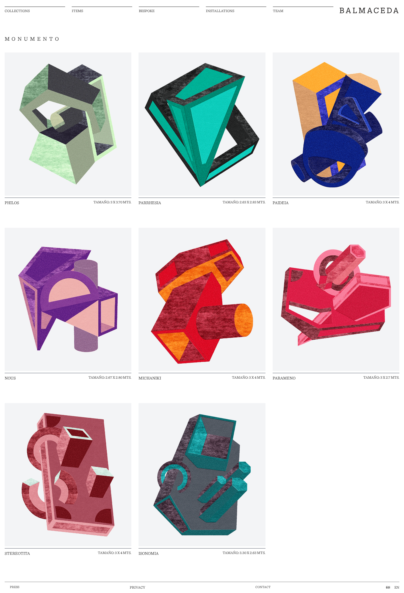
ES (388, 587)
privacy (137, 587)
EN (396, 587)
